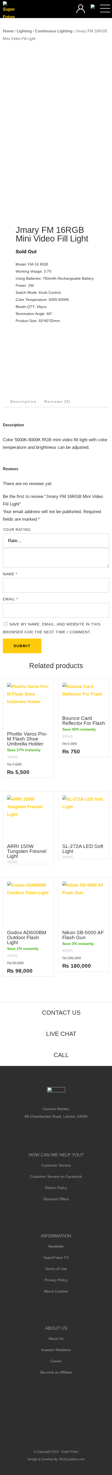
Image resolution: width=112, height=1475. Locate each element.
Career (56, 1361)
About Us (56, 1338)
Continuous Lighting (53, 31)
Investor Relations (56, 1350)
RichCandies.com (72, 1459)
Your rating (17, 529)
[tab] (23, 401)
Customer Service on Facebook (56, 1176)
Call (61, 1055)
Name (10, 574)
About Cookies (56, 1291)
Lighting (24, 31)
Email (10, 599)
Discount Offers (56, 1199)
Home (8, 31)
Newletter (56, 1246)
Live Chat (61, 1033)
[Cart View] (92, 6)
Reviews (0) (57, 401)
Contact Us (61, 1012)
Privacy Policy (56, 1280)
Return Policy (56, 1188)
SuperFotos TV (56, 1257)
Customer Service (56, 1165)
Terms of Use (56, 1269)
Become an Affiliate (56, 1372)
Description (23, 401)
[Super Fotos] (9, 11)
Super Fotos (69, 1452)
